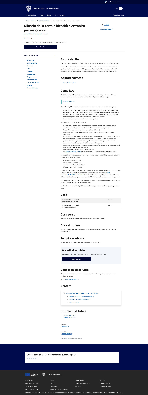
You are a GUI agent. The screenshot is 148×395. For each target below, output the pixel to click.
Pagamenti (78, 386)
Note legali (102, 380)
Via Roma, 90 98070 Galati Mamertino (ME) (81, 296)
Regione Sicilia (28, 2)
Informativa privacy (80, 380)
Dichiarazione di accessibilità (32, 383)
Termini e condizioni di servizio (71, 279)
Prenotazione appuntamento (82, 383)
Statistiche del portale (31, 386)
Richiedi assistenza (105, 383)
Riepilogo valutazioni (105, 386)
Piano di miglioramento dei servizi (59, 389)
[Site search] (121, 8)
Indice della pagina (31, 56)
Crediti (52, 380)
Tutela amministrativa (69, 315)
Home (27, 21)
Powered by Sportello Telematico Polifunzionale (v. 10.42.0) (107, 392)
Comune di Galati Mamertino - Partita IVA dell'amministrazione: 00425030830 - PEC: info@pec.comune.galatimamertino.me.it (58, 392)
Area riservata (29, 380)
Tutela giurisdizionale (69, 317)
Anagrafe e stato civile (43, 21)
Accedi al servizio (40, 47)
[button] (113, 2)
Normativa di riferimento (106, 29)
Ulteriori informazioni (69, 83)
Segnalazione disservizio (31, 389)
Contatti (52, 383)
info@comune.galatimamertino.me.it (79, 299)
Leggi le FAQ (53, 386)
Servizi (33, 21)
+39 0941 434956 (74, 302)
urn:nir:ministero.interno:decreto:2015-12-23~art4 (36, 34)
